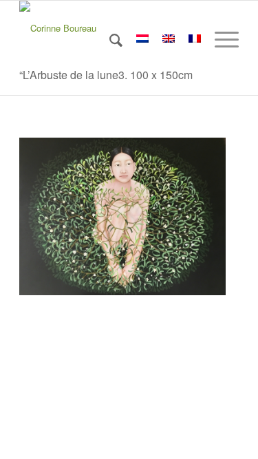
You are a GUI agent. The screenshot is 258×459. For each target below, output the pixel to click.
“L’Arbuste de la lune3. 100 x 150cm (106, 75)
